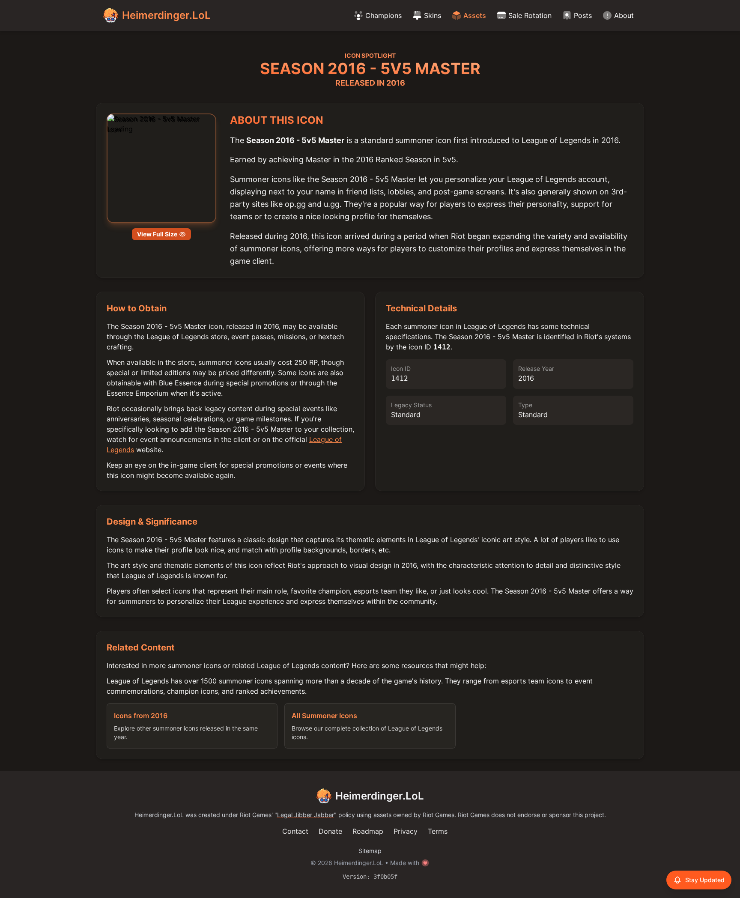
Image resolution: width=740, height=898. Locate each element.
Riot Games (256, 814)
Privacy (406, 831)
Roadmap (367, 831)
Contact (295, 831)
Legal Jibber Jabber (305, 814)
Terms (438, 831)
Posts (583, 15)
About (624, 15)
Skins (432, 15)
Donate (330, 831)
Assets (474, 15)
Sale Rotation (530, 15)
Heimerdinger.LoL (379, 796)
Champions (383, 15)
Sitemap (370, 850)
